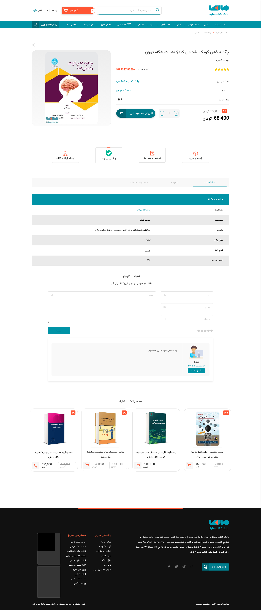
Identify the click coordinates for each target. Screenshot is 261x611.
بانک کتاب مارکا (221, 32)
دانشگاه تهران (143, 210)
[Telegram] (184, 567)
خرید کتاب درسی (78, 542)
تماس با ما (71, 24)
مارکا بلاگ (106, 560)
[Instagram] (191, 567)
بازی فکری (105, 24)
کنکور (178, 24)
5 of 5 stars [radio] (198, 331)
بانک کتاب (220, 24)
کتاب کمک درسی (78, 546)
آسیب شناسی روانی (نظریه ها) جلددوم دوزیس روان (207, 454)
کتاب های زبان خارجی (76, 555)
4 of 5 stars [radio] (201, 331)
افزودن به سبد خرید (141, 113)
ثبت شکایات (105, 546)
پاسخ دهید (196, 370)
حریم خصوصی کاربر (102, 569)
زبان (152, 24)
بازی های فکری (79, 569)
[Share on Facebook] (40, 46)
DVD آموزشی (124, 24)
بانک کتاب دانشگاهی (203, 32)
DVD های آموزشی (77, 565)
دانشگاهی (165, 24)
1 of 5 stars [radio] (211, 331)
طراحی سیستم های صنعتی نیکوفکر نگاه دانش (105, 454)
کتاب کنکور (80, 574)
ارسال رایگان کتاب (65, 158)
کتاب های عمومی (77, 560)
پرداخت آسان (80, 583)
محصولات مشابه (139, 182)
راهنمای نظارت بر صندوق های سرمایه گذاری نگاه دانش (156, 455)
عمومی (140, 24)
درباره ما (107, 565)
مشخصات (210, 182)
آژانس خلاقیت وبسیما (206, 604)
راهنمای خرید (195, 158)
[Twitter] (176, 567)
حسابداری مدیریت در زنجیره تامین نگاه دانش (53, 455)
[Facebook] (169, 567)
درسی (207, 24)
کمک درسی (193, 24)
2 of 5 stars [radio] (208, 331)
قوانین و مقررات (152, 158)
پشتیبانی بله (109, 158)
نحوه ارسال (88, 24)
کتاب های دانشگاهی (76, 551)
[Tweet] (52, 46)
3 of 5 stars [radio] (205, 331)
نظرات (174, 182)
